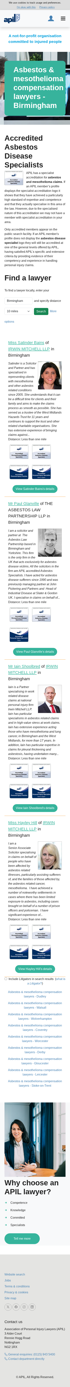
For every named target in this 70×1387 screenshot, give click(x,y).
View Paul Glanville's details (35, 651)
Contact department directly (25, 1358)
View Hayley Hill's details (35, 969)
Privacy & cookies (16, 1292)
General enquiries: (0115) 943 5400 (31, 1354)
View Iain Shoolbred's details (35, 808)
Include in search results (31, 979)
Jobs (7, 1280)
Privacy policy (47, 7)
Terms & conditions (17, 1286)
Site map (10, 1298)
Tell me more (22, 1238)
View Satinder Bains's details (35, 488)
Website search (14, 1274)
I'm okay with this (26, 7)
